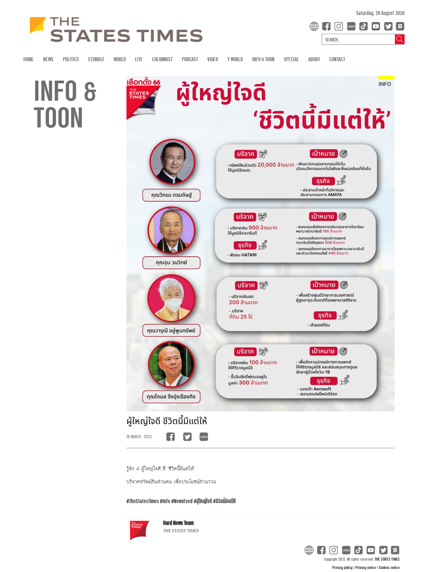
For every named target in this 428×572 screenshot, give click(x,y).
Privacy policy (342, 567)
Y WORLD (235, 59)
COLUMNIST (162, 59)
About (314, 59)
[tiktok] (364, 25)
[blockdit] (399, 25)
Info (166, 500)
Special (291, 59)
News (48, 59)
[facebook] (327, 25)
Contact (337, 59)
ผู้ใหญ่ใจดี (204, 500)
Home (28, 59)
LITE (139, 59)
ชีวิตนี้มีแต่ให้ (226, 500)
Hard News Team (178, 522)
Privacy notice (366, 567)
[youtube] (377, 25)
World (120, 59)
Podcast (190, 59)
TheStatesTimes (144, 500)
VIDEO (212, 59)
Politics (71, 59)
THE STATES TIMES (387, 559)
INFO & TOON (263, 59)
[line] (352, 25)
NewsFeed (183, 500)
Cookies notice (389, 567)
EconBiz (96, 59)
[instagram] (340, 25)
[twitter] (388, 25)
